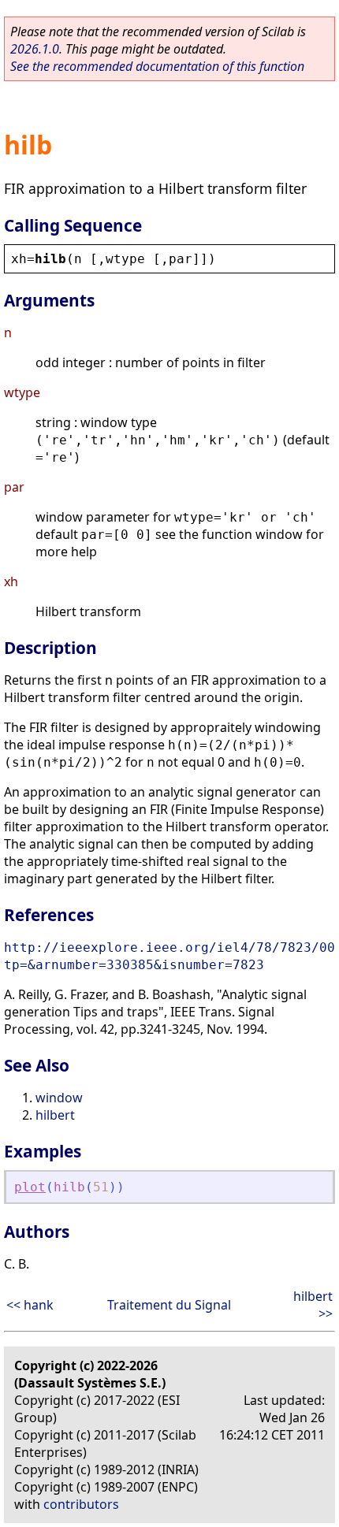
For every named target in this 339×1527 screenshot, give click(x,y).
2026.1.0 (34, 49)
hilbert (55, 1115)
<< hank (30, 1304)
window (59, 1097)
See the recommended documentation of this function (157, 66)
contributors (81, 1504)
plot (30, 1187)
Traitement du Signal (169, 1304)
